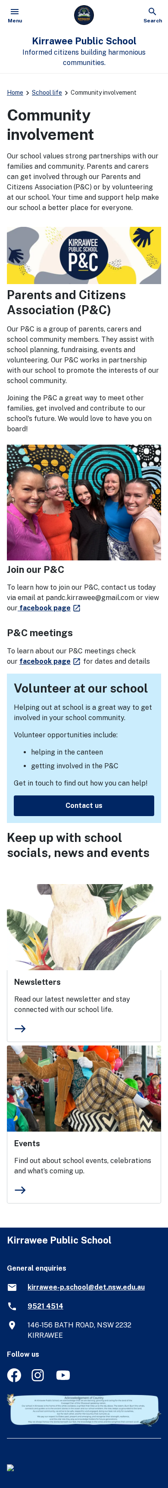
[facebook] (14, 1380)
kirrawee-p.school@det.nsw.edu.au (86, 1287)
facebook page (49, 608)
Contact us (84, 805)
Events (27, 1143)
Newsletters (37, 982)
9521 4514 (45, 1306)
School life (47, 92)
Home (15, 92)
